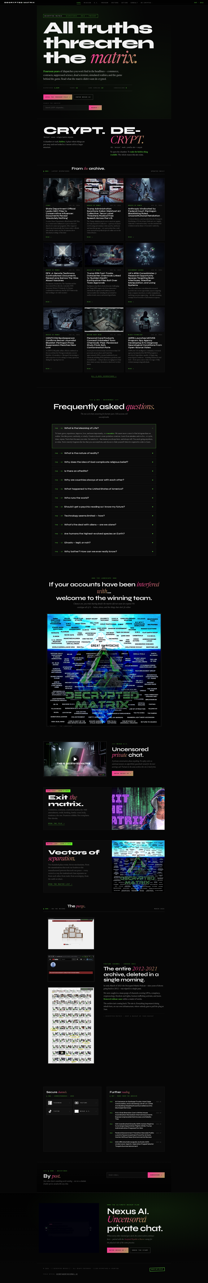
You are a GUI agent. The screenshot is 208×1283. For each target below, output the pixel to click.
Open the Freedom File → (58, 97)
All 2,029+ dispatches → (104, 376)
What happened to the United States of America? (93, 488)
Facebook (62, 1103)
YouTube (88, 1103)
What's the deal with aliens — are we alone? (90, 524)
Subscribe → (156, 1175)
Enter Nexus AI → (122, 773)
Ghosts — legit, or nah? (77, 542)
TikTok (62, 1111)
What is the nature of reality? (81, 453)
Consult (134, 2)
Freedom (104, 2)
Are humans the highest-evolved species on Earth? (94, 533)
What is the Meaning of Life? (81, 428)
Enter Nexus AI (83, 97)
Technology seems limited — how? (84, 515)
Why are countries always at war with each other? (94, 479)
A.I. (96, 2)
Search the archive (51, 103)
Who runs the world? (76, 497)
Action (125, 2)
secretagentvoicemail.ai (67, 1274)
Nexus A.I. (88, 1111)
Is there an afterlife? (76, 471)
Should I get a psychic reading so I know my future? (94, 506)
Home (79, 2)
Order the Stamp (140, 1250)
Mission (87, 2)
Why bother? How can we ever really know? (90, 551)
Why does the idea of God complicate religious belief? (96, 462)
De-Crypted (146, 2)
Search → (95, 107)
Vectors (115, 2)
